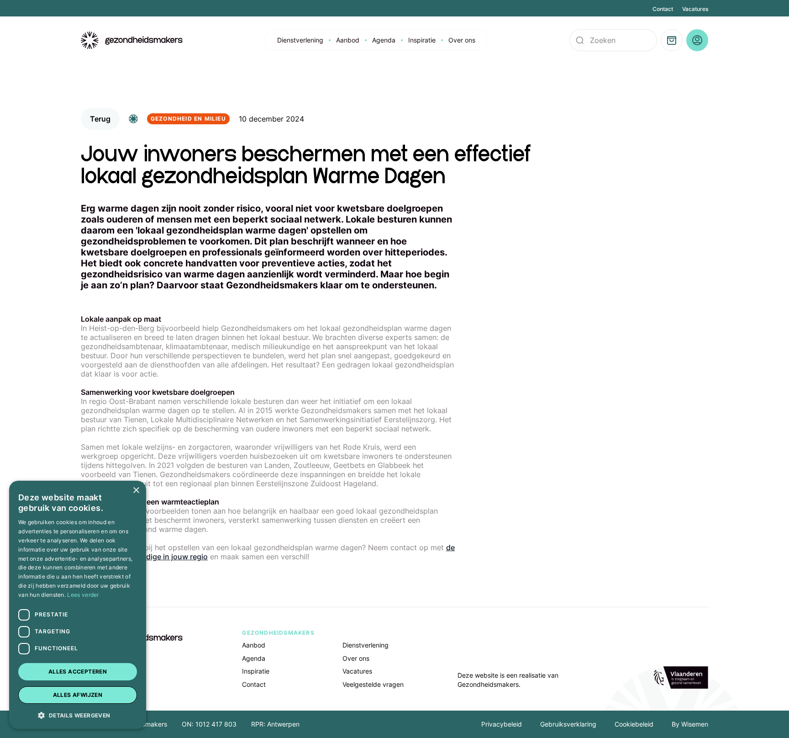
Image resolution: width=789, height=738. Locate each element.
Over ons (461, 40)
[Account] (697, 40)
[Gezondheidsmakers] (132, 40)
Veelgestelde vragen (373, 684)
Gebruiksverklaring (568, 724)
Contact (662, 8)
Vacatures (695, 8)
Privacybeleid (501, 724)
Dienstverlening (300, 40)
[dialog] (77, 605)
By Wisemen (690, 724)
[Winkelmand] (672, 40)
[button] (77, 715)
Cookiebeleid (634, 724)
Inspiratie (422, 40)
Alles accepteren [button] (77, 671)
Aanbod (347, 40)
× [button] (135, 490)
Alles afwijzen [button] (78, 694)
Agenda (383, 40)
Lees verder (83, 594)
